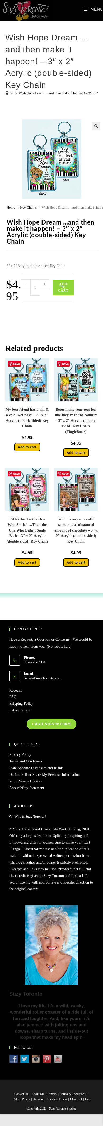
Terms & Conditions (73, 1094)
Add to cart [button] (27, 447)
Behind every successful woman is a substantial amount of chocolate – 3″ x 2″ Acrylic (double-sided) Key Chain (76, 530)
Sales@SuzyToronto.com (43, 678)
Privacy (52, 1094)
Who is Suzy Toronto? (30, 816)
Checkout (76, 1099)
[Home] (7, 93)
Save (16, 364)
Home (11, 207)
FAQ (12, 697)
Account (15, 690)
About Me (37, 1094)
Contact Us (21, 1094)
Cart (87, 1099)
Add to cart (63, 287)
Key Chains (28, 207)
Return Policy (19, 710)
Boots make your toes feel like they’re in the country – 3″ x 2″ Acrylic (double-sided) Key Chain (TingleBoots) (76, 421)
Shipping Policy (21, 704)
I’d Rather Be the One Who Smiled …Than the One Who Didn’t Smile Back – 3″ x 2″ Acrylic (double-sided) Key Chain (27, 530)
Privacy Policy (20, 755)
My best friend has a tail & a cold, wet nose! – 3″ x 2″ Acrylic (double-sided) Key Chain (27, 418)
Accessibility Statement (26, 788)
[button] (96, 126)
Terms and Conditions (25, 761)
